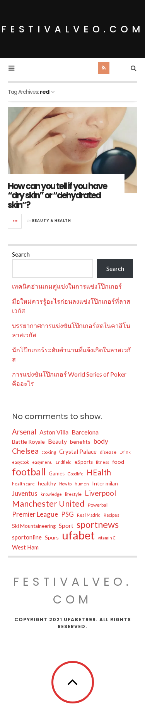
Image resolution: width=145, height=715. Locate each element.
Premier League (35, 514)
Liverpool (100, 492)
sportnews (98, 524)
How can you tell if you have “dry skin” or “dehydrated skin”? (57, 195)
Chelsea (25, 450)
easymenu (42, 462)
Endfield (64, 462)
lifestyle (73, 494)
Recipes (111, 514)
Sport (66, 525)
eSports (84, 462)
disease (108, 452)
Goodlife (76, 473)
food (118, 461)
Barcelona (85, 432)
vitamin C (107, 537)
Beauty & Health (51, 220)
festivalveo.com (72, 29)
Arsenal (24, 432)
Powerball (98, 505)
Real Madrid (89, 514)
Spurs (52, 537)
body (101, 441)
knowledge (51, 494)
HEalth (99, 472)
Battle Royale (28, 441)
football (29, 471)
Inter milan (105, 483)
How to (65, 483)
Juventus (25, 493)
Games (57, 473)
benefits (80, 441)
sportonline (27, 537)
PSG (67, 514)
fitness (102, 462)
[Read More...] (15, 221)
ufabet (78, 535)
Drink (125, 452)
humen (82, 483)
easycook (20, 462)
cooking (49, 452)
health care (23, 483)
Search (21, 254)
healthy (47, 483)
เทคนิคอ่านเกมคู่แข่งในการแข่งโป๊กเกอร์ (67, 286)
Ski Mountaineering (34, 526)
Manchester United (48, 503)
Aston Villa (53, 432)
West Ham (25, 547)
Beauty (57, 441)
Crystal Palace (78, 451)
